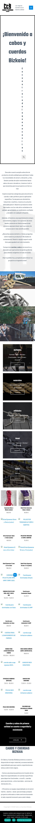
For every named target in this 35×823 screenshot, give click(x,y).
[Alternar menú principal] (31, 8)
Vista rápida (9, 504)
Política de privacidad (24, 820)
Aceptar (7, 820)
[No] (33, 817)
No (14, 820)
